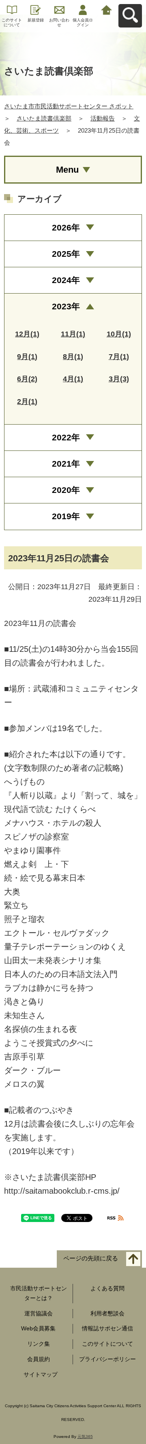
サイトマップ (41, 1374)
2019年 (66, 516)
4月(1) (73, 379)
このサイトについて (12, 22)
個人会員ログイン (83, 22)
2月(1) (27, 401)
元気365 (85, 1436)
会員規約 (38, 1359)
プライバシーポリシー (107, 1359)
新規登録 (36, 20)
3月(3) (119, 379)
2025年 (66, 253)
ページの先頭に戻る (90, 1258)
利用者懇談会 (107, 1313)
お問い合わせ (59, 22)
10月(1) (119, 334)
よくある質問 (107, 1288)
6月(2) (27, 379)
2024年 (66, 280)
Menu (67, 170)
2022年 (66, 437)
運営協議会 (38, 1313)
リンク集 (38, 1343)
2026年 (66, 227)
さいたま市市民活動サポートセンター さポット (68, 106)
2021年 (66, 463)
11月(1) (73, 334)
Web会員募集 (38, 1328)
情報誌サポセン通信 (107, 1328)
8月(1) (73, 357)
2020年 (66, 490)
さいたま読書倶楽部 (44, 118)
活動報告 (102, 118)
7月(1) (119, 357)
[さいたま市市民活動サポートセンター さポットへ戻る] (107, 9)
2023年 (66, 306)
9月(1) (27, 357)
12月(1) (27, 334)
